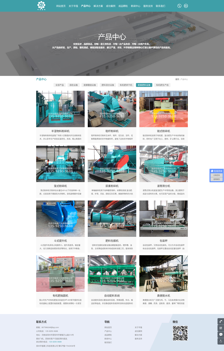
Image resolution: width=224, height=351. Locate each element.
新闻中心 (135, 6)
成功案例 (110, 6)
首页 (177, 79)
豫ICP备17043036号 (66, 346)
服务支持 (148, 6)
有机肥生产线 (162, 84)
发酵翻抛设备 (89, 84)
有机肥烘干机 (126, 84)
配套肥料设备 (144, 84)
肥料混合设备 (108, 84)
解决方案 (98, 6)
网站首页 (61, 6)
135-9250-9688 (51, 331)
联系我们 (160, 6)
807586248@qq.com (50, 327)
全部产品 (59, 84)
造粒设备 (73, 84)
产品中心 (85, 6)
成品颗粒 (123, 6)
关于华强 (73, 6)
